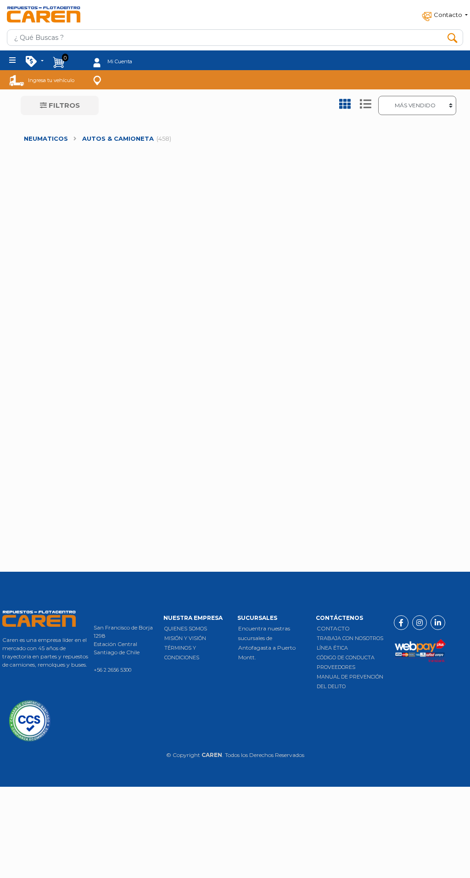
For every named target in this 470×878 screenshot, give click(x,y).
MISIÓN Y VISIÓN (185, 638)
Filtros (63, 105)
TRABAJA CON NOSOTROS (350, 638)
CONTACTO (333, 628)
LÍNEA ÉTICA (332, 648)
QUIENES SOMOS (185, 628)
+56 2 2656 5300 (112, 670)
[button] (444, 14)
